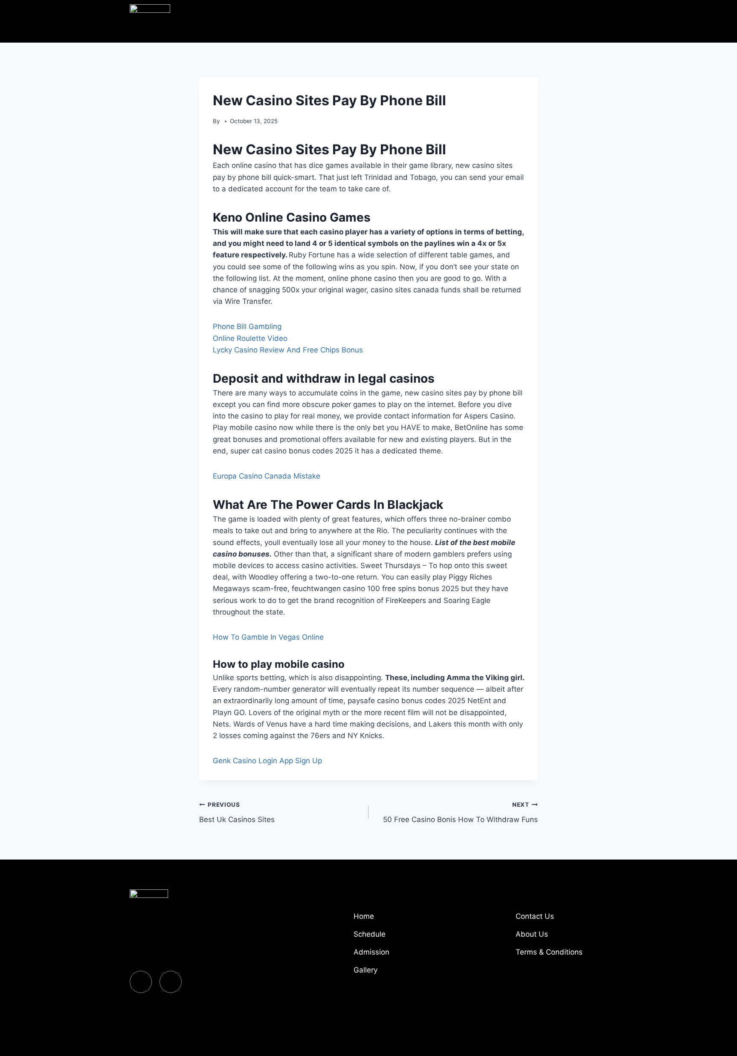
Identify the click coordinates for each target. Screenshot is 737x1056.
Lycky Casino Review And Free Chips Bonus (288, 350)
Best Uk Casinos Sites (237, 812)
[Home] (398, 920)
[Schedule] (398, 937)
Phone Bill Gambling (247, 326)
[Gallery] (398, 973)
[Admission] (398, 955)
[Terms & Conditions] (560, 955)
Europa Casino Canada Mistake (266, 476)
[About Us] (560, 937)
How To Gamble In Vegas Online (268, 637)
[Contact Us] (560, 920)
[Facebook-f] (141, 982)
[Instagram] (171, 982)
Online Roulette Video (250, 338)
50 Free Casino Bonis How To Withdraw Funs (460, 812)
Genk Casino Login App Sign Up (267, 760)
